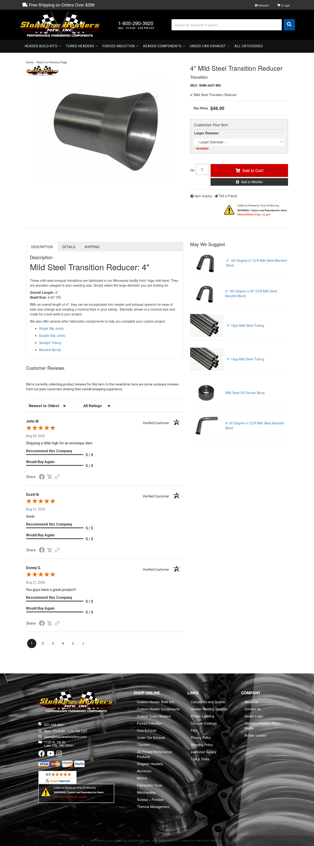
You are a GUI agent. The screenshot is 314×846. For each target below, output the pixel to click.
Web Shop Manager (209, 840)
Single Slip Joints (51, 328)
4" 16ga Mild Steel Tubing (245, 359)
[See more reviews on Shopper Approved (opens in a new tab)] (57, 477)
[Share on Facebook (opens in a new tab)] (42, 477)
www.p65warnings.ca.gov (254, 214)
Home (30, 62)
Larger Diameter (206, 133)
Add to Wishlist (252, 181)
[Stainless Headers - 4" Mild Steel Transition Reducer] (42, 70)
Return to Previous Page (52, 62)
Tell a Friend (228, 196)
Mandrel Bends (50, 349)
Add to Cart (252, 170)
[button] (233, 24)
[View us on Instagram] (59, 754)
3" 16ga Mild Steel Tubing (245, 325)
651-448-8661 (54, 724)
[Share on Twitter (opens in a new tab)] (49, 477)
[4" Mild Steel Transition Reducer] (104, 130)
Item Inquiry (203, 196)
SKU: (194, 85)
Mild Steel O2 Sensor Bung (245, 392)
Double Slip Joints (52, 335)
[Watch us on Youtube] (50, 754)
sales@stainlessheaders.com (65, 736)
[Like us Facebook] (41, 754)
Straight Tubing (50, 342)
